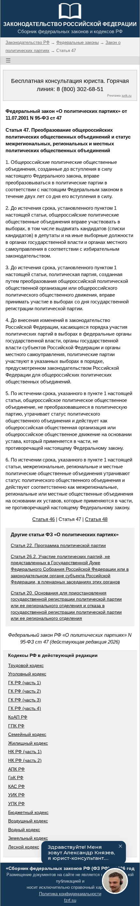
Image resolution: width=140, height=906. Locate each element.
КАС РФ (16, 786)
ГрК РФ (15, 777)
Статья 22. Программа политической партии (58, 545)
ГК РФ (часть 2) (24, 691)
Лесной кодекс (23, 846)
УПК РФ (16, 803)
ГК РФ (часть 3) (24, 699)
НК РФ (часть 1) (25, 751)
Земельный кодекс (28, 838)
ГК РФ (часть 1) (24, 682)
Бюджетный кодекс (28, 812)
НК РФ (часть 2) (25, 760)
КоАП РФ (17, 717)
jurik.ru (127, 95)
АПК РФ (16, 769)
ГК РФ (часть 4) (24, 708)
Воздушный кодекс (28, 820)
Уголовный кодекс (27, 673)
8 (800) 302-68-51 (80, 89)
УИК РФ (16, 794)
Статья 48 (96, 519)
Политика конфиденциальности (70, 893)
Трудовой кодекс (26, 665)
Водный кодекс (24, 829)
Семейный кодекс (27, 734)
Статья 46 (43, 519)
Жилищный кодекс (28, 743)
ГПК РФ (16, 725)
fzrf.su (70, 900)
